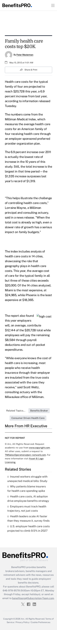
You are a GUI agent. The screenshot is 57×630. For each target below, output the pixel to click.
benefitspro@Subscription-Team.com (33, 598)
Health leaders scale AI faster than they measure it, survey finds (28, 518)
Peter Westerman (24, 54)
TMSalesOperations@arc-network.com (25, 455)
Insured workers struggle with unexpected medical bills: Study (27, 479)
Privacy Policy (22, 622)
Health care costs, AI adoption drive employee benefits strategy (28, 498)
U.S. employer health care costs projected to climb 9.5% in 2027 (28, 528)
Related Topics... (15, 410)
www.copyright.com (39, 447)
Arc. (23, 619)
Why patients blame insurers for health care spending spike (26, 488)
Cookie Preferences (40, 622)
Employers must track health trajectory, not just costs (26, 508)
